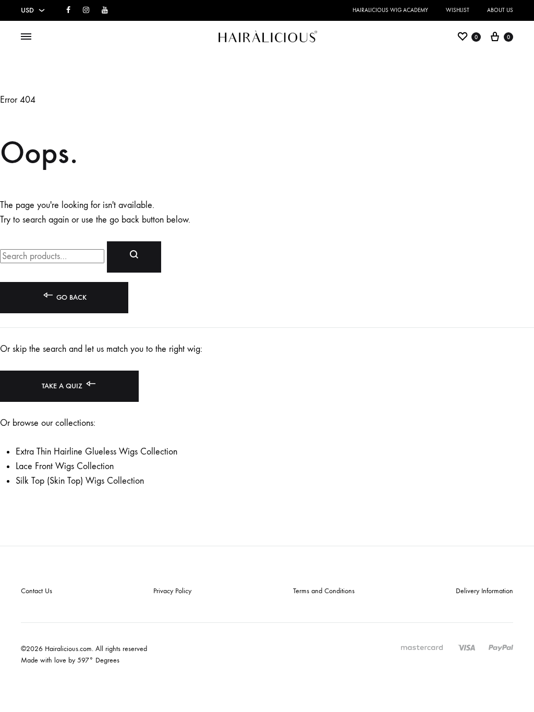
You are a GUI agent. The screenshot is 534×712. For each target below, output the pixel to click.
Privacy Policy (172, 590)
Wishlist (457, 10)
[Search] (134, 257)
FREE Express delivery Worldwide (171, 10)
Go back (70, 297)
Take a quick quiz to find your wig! (173, 21)
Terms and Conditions (324, 590)
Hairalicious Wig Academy (390, 10)
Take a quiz (63, 386)
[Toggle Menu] (26, 37)
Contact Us (36, 590)
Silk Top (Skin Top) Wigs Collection (80, 480)
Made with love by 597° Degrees (70, 660)
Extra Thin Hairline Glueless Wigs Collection (96, 451)
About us (500, 10)
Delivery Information (484, 590)
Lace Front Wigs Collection (65, 466)
